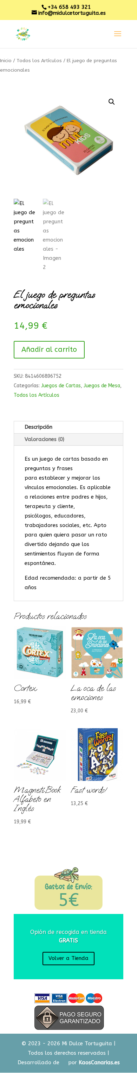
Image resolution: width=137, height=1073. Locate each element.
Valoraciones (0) (44, 439)
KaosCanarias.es (99, 1062)
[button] (111, 102)
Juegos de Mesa (102, 386)
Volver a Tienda (68, 958)
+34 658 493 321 (69, 7)
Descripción (38, 427)
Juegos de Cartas (61, 386)
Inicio (6, 61)
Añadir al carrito (49, 349)
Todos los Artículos (39, 61)
